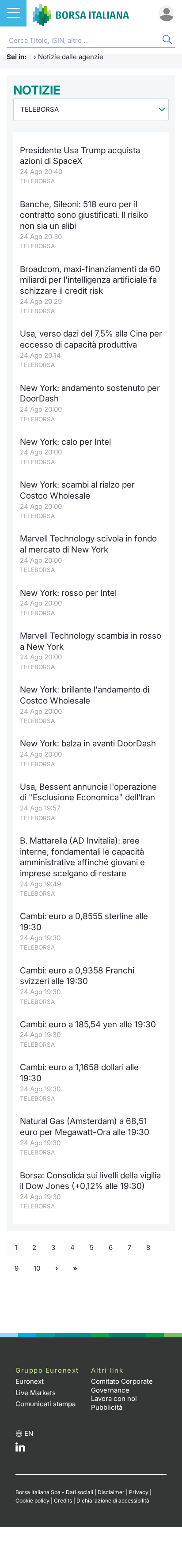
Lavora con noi (114, 1398)
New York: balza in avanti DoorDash (88, 743)
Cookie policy (32, 1500)
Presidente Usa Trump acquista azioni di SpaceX (80, 156)
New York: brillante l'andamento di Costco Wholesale (84, 695)
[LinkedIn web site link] (20, 1449)
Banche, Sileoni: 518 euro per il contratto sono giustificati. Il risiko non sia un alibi (84, 215)
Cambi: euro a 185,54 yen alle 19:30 (88, 1024)
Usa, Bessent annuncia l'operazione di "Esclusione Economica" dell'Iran (88, 792)
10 (37, 1268)
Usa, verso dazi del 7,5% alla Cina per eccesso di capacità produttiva (91, 339)
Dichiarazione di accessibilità (112, 1500)
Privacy (138, 1492)
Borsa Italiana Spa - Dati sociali (54, 1492)
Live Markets (35, 1393)
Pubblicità (106, 1407)
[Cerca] (166, 41)
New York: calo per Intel (65, 442)
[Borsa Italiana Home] (81, 13)
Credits (63, 1500)
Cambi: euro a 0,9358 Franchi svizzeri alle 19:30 (77, 976)
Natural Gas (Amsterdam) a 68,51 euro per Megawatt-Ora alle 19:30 (84, 1126)
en (28, 1433)
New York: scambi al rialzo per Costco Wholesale (77, 490)
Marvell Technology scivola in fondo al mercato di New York (88, 544)
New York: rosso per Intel (68, 593)
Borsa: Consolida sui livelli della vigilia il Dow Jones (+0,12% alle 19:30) (90, 1181)
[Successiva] (56, 1268)
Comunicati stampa (45, 1404)
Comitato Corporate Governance (122, 1385)
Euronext (29, 1381)
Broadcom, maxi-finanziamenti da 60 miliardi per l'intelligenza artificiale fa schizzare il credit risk (90, 280)
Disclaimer (111, 1492)
